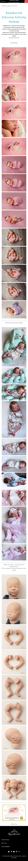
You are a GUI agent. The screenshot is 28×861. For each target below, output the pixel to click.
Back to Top (14, 824)
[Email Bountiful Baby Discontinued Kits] (19, 851)
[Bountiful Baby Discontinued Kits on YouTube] (14, 851)
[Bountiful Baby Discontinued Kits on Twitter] (9, 851)
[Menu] (0, 1)
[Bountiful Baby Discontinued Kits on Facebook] (11, 851)
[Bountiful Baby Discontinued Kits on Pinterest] (16, 851)
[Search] (22, 1)
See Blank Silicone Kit (14, 37)
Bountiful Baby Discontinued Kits (14, 1)
